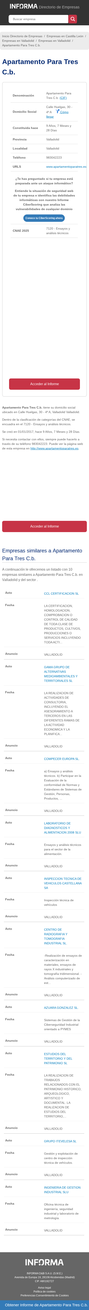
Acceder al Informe (44, 384)
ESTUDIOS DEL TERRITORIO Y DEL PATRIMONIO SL (58, 1058)
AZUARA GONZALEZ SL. (61, 1007)
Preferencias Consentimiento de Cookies (45, 1295)
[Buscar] (72, 18)
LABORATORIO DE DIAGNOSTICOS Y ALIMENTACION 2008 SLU (62, 828)
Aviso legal (44, 1287)
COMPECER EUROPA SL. (62, 759)
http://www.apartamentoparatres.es (54, 448)
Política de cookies (44, 1291)
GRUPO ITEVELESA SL (60, 1141)
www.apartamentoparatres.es (66, 166)
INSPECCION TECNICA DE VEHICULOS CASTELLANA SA (62, 883)
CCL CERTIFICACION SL (61, 593)
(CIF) (63, 98)
